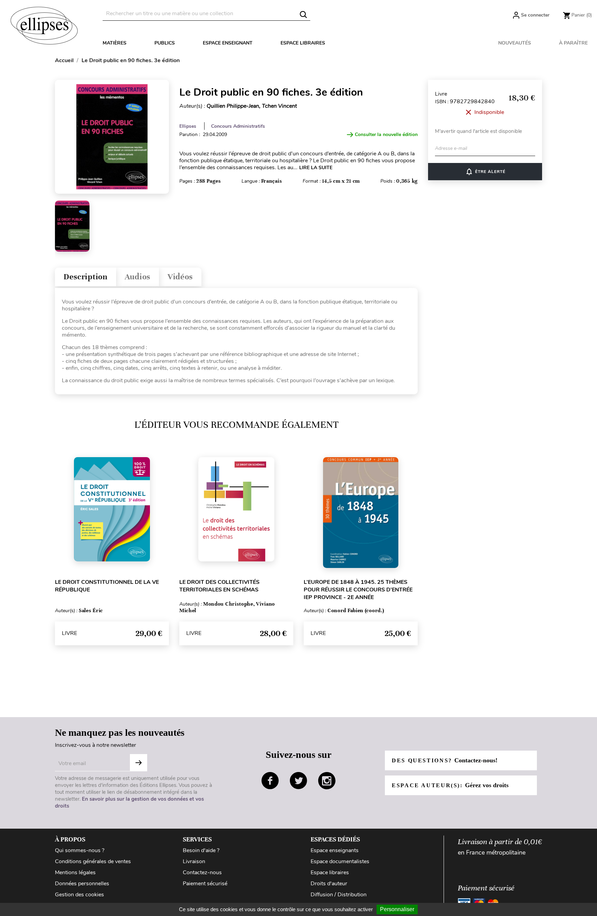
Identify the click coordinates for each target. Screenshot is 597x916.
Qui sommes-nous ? (79, 850)
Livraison (194, 861)
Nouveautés (514, 43)
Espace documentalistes (340, 861)
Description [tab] (85, 277)
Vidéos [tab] (180, 277)
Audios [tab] (137, 277)
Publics (164, 43)
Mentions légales (75, 872)
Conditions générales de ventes (93, 861)
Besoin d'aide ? (201, 850)
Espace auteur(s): (450, 785)
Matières (114, 43)
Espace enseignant (228, 43)
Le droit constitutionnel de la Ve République (107, 586)
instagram (326, 780)
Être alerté (485, 171)
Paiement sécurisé (205, 883)
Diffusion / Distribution (339, 894)
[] (303, 14)
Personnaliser (397, 909)
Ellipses (187, 126)
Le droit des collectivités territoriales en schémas (219, 586)
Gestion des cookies (79, 894)
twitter (298, 780)
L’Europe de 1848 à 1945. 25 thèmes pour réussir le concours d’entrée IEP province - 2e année (358, 589)
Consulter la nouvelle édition (386, 134)
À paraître (573, 43)
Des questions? (445, 760)
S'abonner (138, 762)
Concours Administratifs (238, 126)
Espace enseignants (335, 850)
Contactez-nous (202, 872)
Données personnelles (82, 883)
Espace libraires (303, 43)
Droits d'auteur (329, 883)
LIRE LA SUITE (315, 167)
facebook (270, 780)
